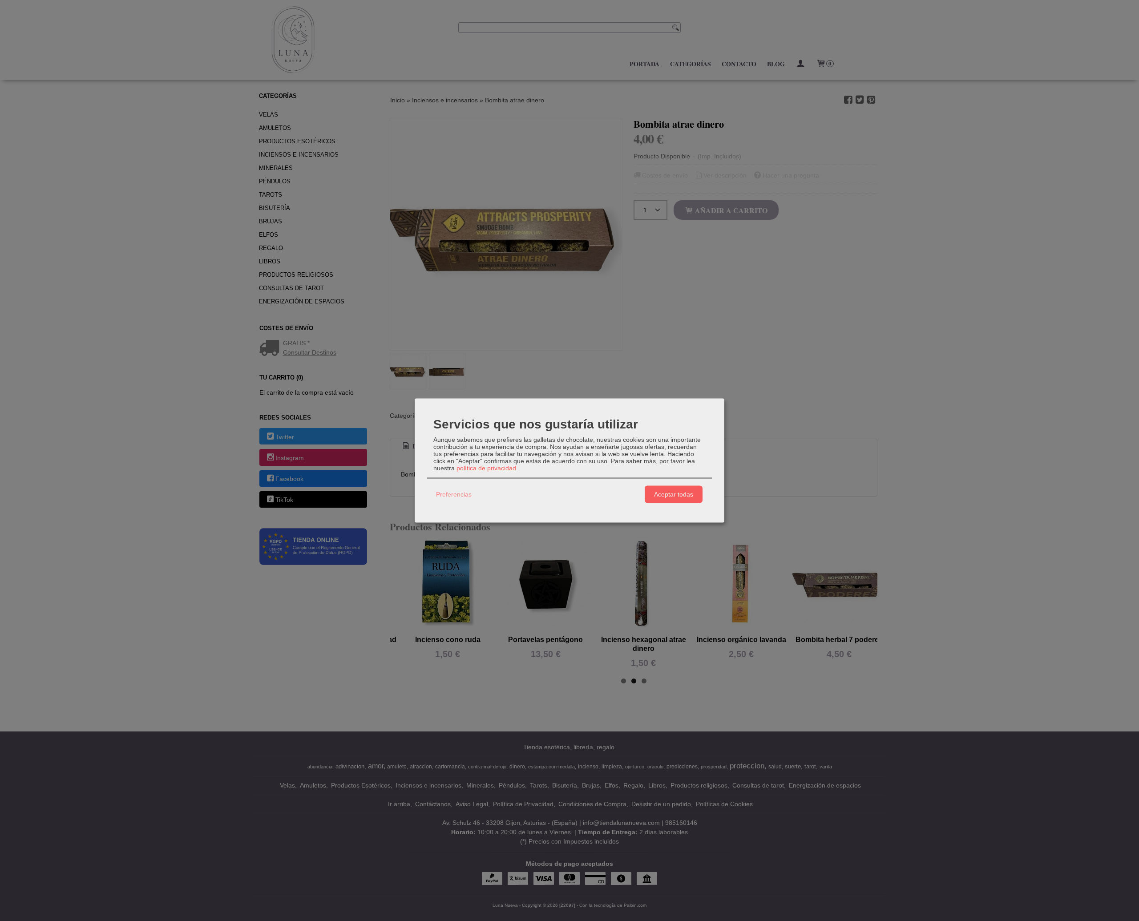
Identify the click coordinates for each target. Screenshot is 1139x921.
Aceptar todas (673, 494)
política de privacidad (486, 467)
